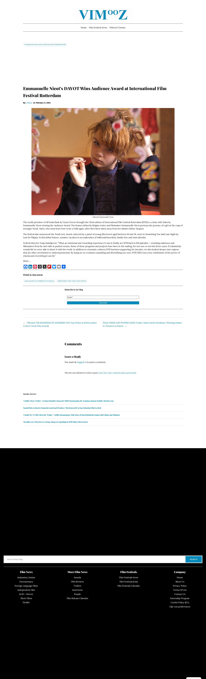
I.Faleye (29, 102)
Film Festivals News (128, 577)
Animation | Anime (26, 577)
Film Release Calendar (77, 598)
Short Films (26, 598)
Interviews (77, 590)
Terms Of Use (179, 590)
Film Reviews (77, 581)
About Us (179, 581)
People (77, 594)
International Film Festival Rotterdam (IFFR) (45, 44)
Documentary (26, 581)
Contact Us (179, 594)
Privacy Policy (180, 585)
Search (194, 559)
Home (84, 27)
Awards (77, 577)
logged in (81, 362)
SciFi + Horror (26, 594)
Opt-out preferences (180, 606)
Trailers (77, 585)
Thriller (26, 602)
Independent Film (26, 590)
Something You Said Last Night (71, 281)
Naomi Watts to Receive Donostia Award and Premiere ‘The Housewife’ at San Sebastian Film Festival (62, 408)
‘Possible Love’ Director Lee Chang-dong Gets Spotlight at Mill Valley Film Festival (55, 422)
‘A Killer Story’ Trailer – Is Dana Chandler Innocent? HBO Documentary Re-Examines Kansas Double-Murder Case (68, 401)
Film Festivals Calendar (128, 585)
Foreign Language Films (26, 585)
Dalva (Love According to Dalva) (39, 281)
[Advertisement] (103, 65)
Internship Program (179, 598)
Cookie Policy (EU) (180, 602)
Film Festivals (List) (129, 581)
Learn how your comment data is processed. (117, 373)
